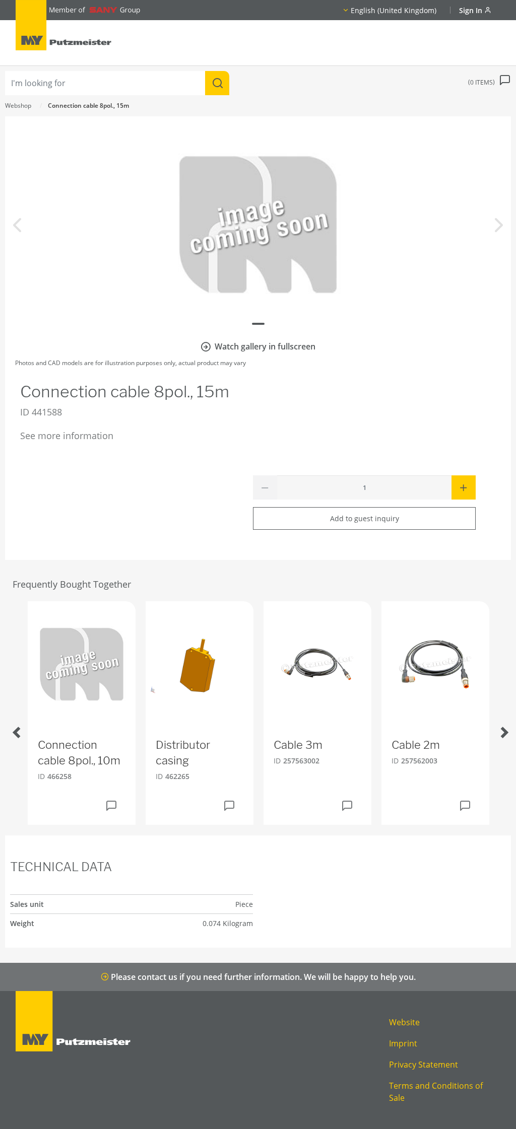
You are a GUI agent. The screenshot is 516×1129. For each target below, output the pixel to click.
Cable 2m (416, 744)
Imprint (403, 1043)
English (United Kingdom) (393, 10)
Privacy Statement (423, 1064)
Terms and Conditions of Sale (436, 1091)
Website (404, 1022)
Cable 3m (298, 744)
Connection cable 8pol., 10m (79, 752)
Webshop (18, 105)
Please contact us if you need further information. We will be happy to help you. (262, 976)
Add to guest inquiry (364, 518)
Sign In (471, 10)
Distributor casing (183, 752)
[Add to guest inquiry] (111, 806)
